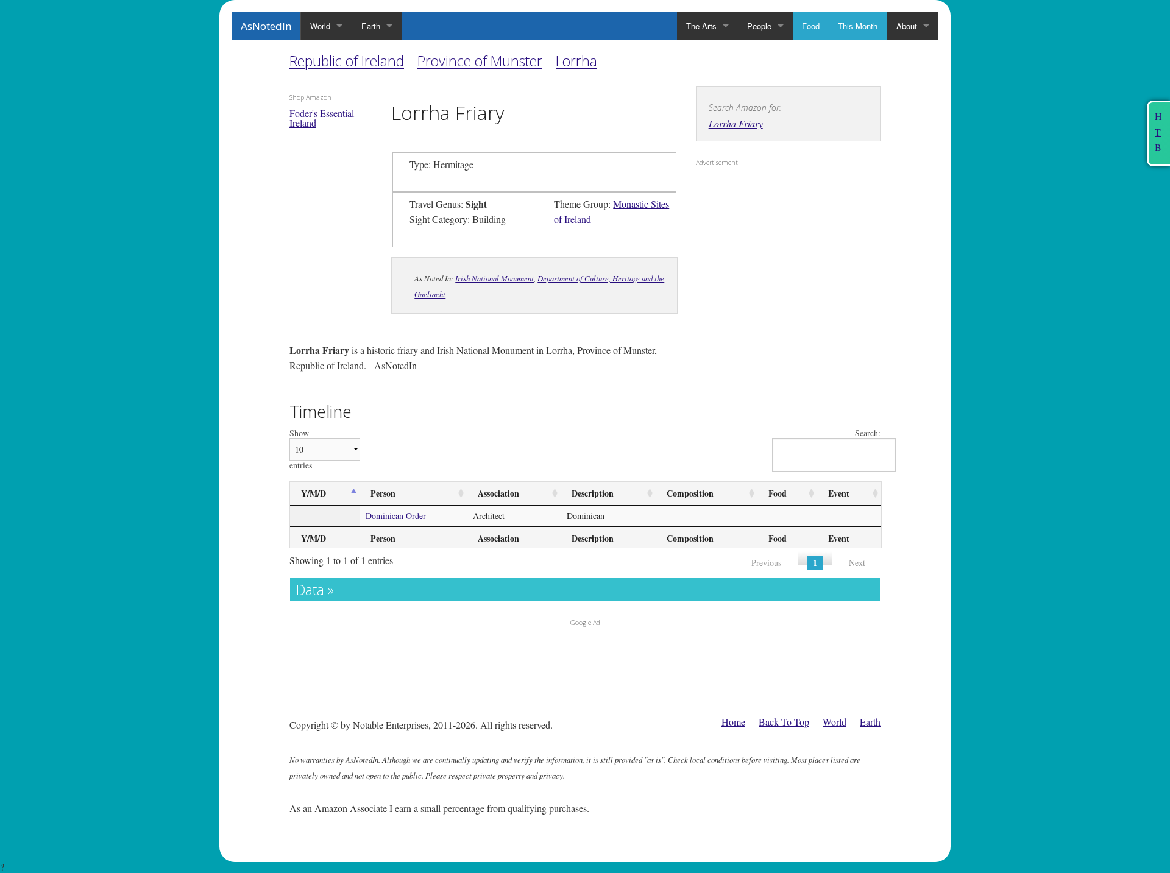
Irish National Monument (494, 278)
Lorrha (576, 61)
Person (382, 493)
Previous (766, 562)
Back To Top (784, 721)
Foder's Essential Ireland (321, 118)
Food (811, 26)
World (320, 26)
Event (838, 493)
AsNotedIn (266, 26)
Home (733, 721)
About (906, 26)
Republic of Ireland (346, 61)
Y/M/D (313, 493)
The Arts (701, 26)
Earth (370, 26)
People (759, 26)
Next (857, 562)
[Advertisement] (772, 250)
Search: (868, 433)
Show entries (300, 449)
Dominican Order (396, 515)
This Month (858, 26)
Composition (690, 493)
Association (498, 493)
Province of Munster (479, 61)
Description (593, 493)
